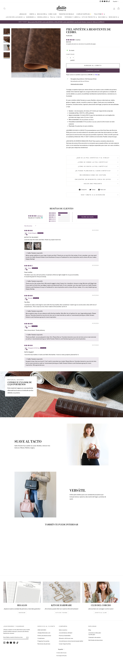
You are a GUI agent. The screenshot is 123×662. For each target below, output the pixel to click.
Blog (89, 630)
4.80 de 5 (40, 216)
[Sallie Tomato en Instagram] (4, 643)
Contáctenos (41, 638)
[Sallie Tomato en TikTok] (17, 643)
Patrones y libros (72, 17)
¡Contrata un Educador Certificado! (94, 633)
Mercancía (113, 17)
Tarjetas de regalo (66, 14)
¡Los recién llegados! (14, 17)
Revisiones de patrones (44, 644)
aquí (115, 136)
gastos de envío (72, 44)
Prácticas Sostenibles (65, 635)
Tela (52, 17)
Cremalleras (42, 17)
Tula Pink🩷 (98, 14)
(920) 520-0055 (42, 630)
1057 (87, 136)
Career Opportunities (65, 644)
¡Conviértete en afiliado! (65, 632)
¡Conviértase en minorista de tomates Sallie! (71, 641)
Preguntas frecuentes (43, 641)
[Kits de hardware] (61, 592)
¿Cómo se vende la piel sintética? (93, 162)
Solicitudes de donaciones (95, 640)
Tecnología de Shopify (61, 655)
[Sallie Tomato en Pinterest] (14, 643)
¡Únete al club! (101, 612)
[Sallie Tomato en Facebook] (8, 643)
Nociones (102, 17)
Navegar (22, 612)
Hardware (30, 17)
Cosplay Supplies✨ (83, 14)
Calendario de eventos (94, 637)
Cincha (59, 17)
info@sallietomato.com (44, 632)
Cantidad (70, 54)
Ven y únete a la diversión (93, 195)
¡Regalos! (23, 14)
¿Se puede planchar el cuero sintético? (93, 170)
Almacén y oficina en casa (66, 638)
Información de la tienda (77, 84)
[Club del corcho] (101, 592)
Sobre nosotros (63, 630)
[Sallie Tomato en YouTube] (11, 643)
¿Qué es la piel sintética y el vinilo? (92, 157)
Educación (41, 14)
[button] (70, 39)
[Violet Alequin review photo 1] (28, 246)
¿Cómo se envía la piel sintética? (93, 166)
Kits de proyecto (88, 17)
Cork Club (52, 14)
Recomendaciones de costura (93, 175)
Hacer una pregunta (93, 183)
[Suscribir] (27, 637)
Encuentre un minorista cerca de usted (93, 179)
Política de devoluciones (44, 635)
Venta (32, 14)
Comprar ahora (93, 70)
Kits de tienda (61, 612)
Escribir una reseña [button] (88, 217)
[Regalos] (22, 592)
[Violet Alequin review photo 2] (37, 246)
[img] (28, 230)
